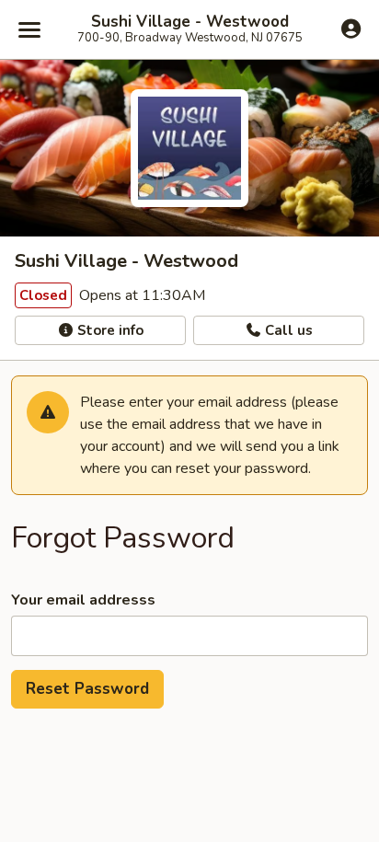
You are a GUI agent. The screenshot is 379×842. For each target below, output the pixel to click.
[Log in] (351, 28)
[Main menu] (29, 29)
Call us (287, 330)
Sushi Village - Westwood (190, 22)
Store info (109, 330)
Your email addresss (83, 600)
